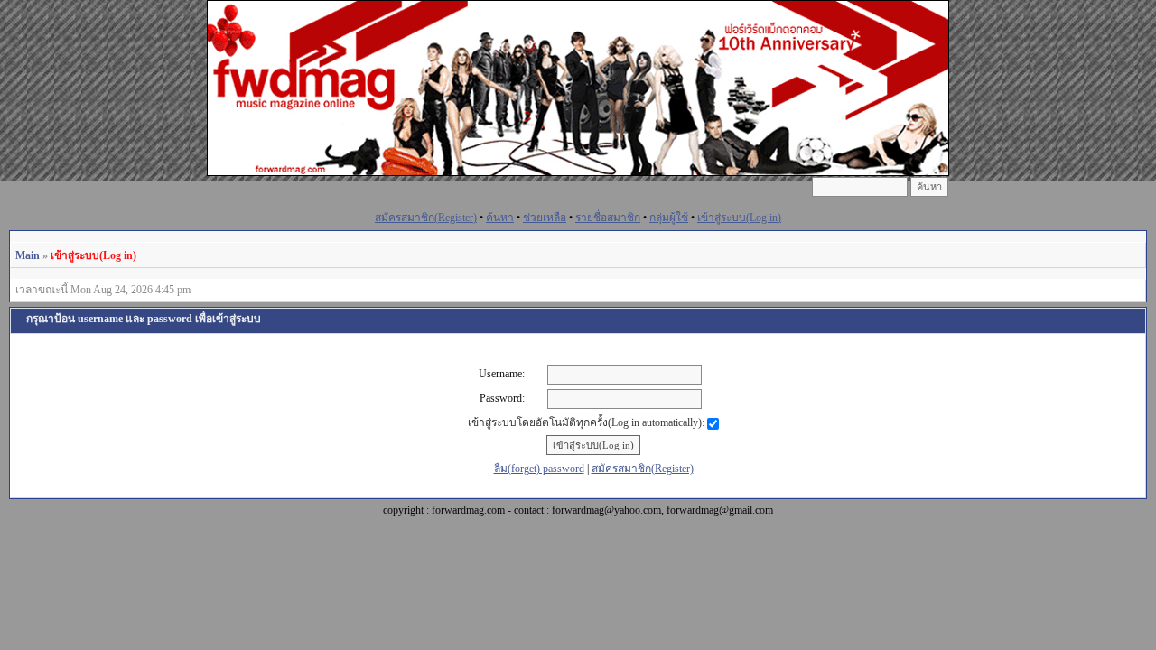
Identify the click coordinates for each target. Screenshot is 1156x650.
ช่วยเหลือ (544, 217)
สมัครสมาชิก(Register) (426, 217)
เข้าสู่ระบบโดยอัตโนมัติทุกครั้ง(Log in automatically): (587, 422)
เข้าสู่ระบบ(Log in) (739, 217)
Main (27, 255)
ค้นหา (500, 217)
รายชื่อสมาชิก (607, 217)
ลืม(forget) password (539, 468)
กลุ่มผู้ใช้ (668, 217)
